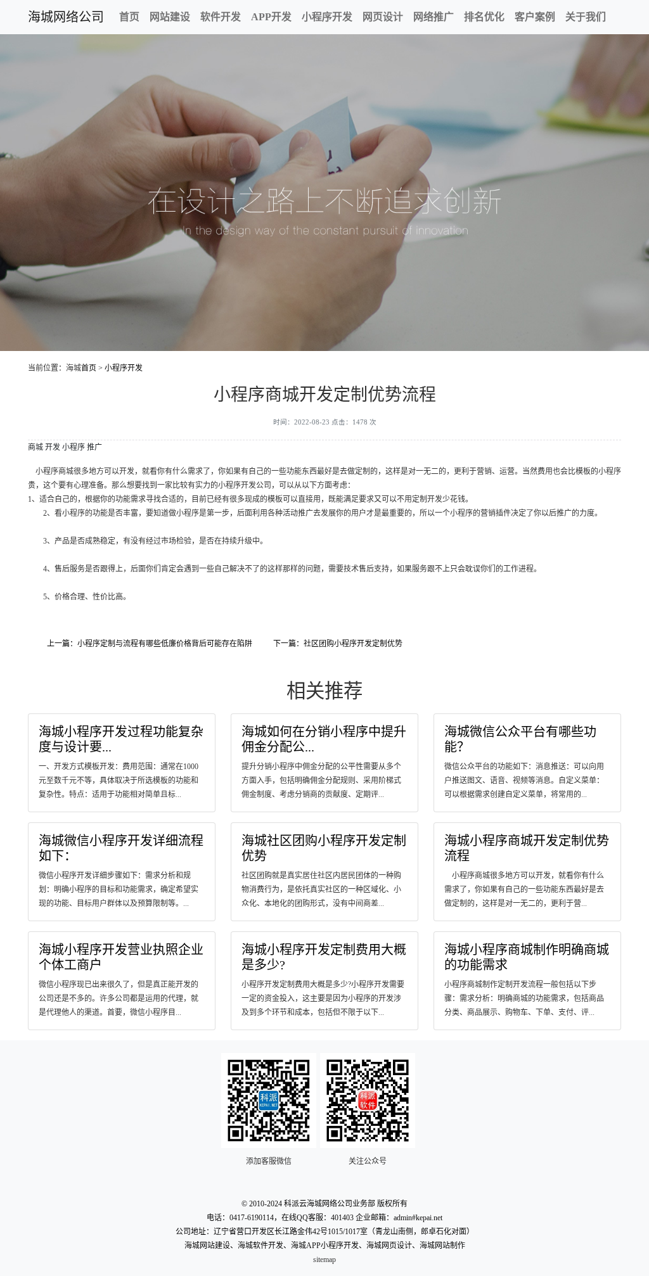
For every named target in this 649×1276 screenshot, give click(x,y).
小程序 (73, 447)
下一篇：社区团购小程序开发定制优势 (337, 643)
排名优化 (484, 16)
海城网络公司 (66, 17)
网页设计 (383, 16)
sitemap (324, 1259)
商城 (35, 447)
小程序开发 (327, 16)
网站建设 (170, 16)
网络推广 (433, 16)
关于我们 (585, 16)
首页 (129, 16)
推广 (94, 447)
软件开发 (220, 16)
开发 (52, 447)
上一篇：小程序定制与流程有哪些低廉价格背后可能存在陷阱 (149, 643)
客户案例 (535, 16)
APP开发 (271, 16)
